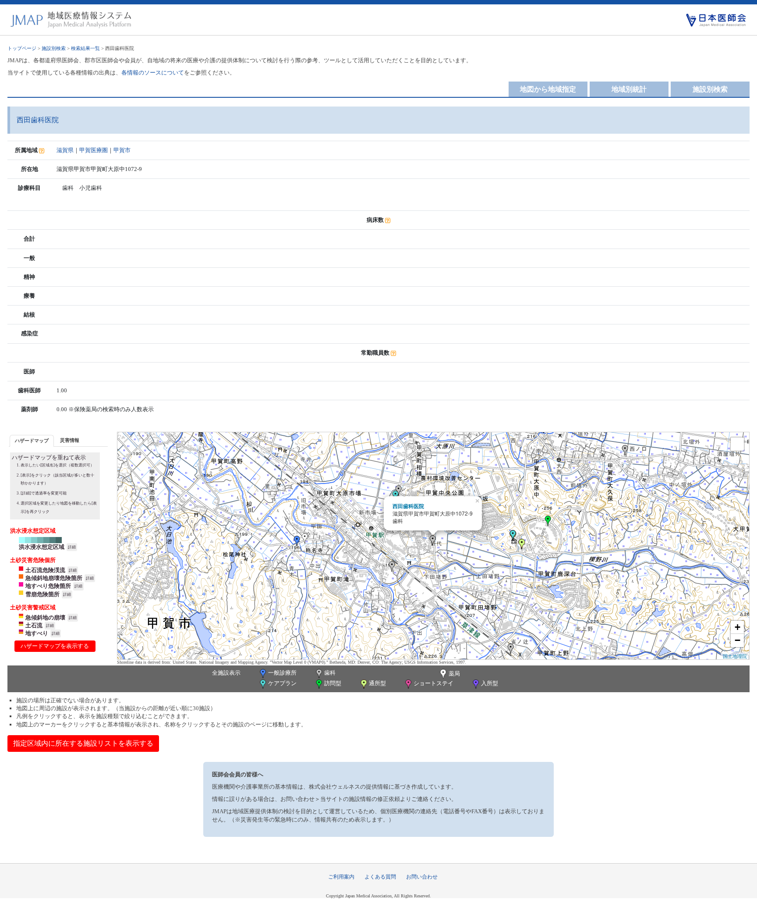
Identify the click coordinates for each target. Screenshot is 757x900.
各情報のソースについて (152, 72)
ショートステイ (433, 683)
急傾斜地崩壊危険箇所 (53, 578)
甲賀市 (122, 150)
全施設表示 (226, 672)
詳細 (72, 547)
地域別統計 (629, 89)
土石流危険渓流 (45, 570)
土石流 (33, 625)
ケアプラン (282, 683)
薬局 (454, 673)
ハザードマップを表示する (55, 646)
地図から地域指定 (548, 89)
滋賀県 (65, 150)
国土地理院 (735, 655)
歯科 (330, 672)
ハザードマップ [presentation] (32, 440)
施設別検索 (54, 48)
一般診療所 (282, 672)
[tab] (32, 441)
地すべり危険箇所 (48, 586)
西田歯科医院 (408, 506)
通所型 (377, 683)
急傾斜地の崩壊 (45, 617)
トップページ (21, 48)
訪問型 (332, 683)
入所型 (489, 683)
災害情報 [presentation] (69, 440)
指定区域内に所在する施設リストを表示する (83, 743)
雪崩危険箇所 (42, 594)
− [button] (737, 640)
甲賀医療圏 (93, 150)
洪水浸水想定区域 (41, 547)
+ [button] (737, 627)
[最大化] (737, 444)
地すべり (36, 633)
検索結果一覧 (85, 48)
